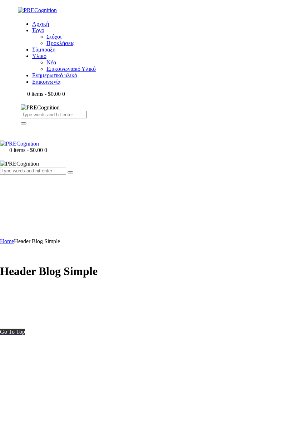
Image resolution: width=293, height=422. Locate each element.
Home (7, 241)
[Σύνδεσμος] (4, 185)
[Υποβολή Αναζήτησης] (23, 123)
